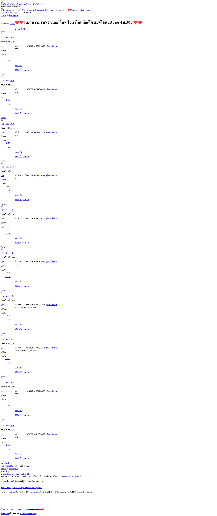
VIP (2, 46)
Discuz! (13, 492)
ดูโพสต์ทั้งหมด (51, 46)
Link (13, 474)
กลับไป (3, 16)
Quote (18, 474)
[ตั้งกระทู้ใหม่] (12, 16)
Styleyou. (38, 488)
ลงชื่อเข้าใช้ (69, 476)
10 (11, 13)
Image (9, 474)
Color (5, 474)
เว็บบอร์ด (15, 10)
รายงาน (26, 70)
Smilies (27, 474)
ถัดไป (29, 13)
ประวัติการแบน (29, 488)
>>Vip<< (23, 10)
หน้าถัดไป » (5, 463)
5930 (7, 37)
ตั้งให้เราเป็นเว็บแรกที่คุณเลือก (13, 4)
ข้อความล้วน (6, 488)
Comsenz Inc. (35, 492)
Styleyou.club (6, 10)
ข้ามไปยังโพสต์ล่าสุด (34, 481)
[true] (2, 8)
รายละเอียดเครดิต (8, 481)
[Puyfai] (2, 24)
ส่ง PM (8, 61)
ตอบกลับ (18, 66)
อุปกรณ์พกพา (17, 488)
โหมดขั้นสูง (5, 472)
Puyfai (12, 24)
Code (23, 474)
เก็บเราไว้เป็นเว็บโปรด (33, 4)
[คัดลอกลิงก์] (20, 29)
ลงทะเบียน (79, 476)
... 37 (13, 13)
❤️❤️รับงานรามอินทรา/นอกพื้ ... (80, 10)
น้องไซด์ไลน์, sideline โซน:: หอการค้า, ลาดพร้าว (47, 10)
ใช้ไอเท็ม (18, 70)
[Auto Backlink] (39, 509)
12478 (7, 57)
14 (3, 37)
